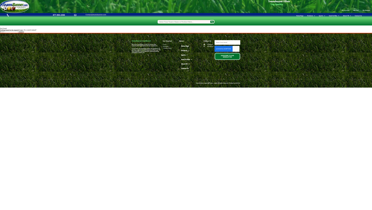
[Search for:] (9, 32)
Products (310, 16)
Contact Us (358, 16)
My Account (346, 10)
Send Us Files (333, 16)
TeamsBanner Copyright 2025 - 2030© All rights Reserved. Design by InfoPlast (218, 83)
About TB (346, 16)
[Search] (212, 22)
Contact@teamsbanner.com (96, 15)
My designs (366, 10)
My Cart (356, 10)
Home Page (299, 16)
